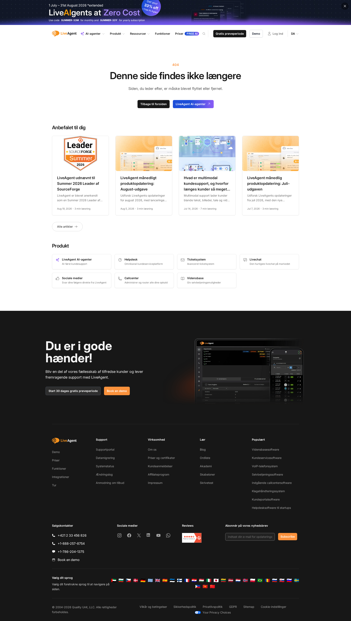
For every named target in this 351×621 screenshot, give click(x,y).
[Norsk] (245, 580)
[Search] (206, 33)
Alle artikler (65, 226)
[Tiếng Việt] (205, 586)
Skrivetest (206, 482)
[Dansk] (135, 580)
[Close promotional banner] (345, 6)
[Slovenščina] (289, 580)
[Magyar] (201, 580)
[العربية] (113, 580)
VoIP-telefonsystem (265, 466)
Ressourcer (138, 33)
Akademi (206, 466)
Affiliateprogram (158, 474)
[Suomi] (179, 580)
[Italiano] (208, 580)
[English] (157, 580)
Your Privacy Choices (217, 612)
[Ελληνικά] (150, 580)
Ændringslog (104, 474)
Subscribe (288, 536)
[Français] (186, 580)
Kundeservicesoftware (267, 458)
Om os (152, 449)
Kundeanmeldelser (160, 466)
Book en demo (117, 391)
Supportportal (105, 449)
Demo (256, 33)
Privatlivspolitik (213, 606)
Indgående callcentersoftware (272, 482)
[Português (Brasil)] (260, 580)
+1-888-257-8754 (71, 543)
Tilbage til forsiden (153, 104)
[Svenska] (296, 580)
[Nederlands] (238, 580)
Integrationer (60, 477)
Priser (56, 460)
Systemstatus (105, 466)
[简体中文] (212, 586)
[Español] (164, 580)
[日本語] (216, 580)
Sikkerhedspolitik (184, 606)
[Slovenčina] (282, 580)
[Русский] (274, 580)
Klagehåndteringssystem (268, 491)
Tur (54, 485)
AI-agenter (93, 33)
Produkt (115, 33)
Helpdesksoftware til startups (271, 507)
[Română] (267, 580)
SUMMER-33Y (108, 20)
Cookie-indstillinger (273, 606)
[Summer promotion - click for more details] (175, 12)
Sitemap (248, 606)
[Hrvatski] (194, 580)
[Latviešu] (230, 580)
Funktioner (59, 468)
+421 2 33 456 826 (72, 535)
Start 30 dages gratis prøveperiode (73, 391)
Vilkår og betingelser (153, 606)
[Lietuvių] (223, 580)
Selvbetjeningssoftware (267, 474)
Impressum (155, 482)
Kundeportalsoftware (266, 499)
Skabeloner (207, 474)
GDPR (233, 606)
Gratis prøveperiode (230, 33)
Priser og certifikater (161, 458)
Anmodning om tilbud (110, 482)
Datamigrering (105, 458)
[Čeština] (128, 580)
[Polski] (252, 580)
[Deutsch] (143, 580)
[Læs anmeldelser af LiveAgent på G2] (192, 538)
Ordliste (205, 458)
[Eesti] (172, 580)
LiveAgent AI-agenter (191, 104)
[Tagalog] (197, 586)
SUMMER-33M (70, 20)
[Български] (121, 580)
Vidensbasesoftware (265, 449)
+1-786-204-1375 (71, 552)
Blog (203, 449)
